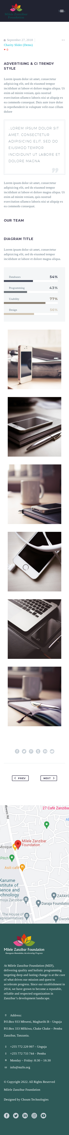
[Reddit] (52, 751)
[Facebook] (17, 751)
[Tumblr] (38, 751)
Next (47, 778)
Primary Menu (62, 11)
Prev (22, 778)
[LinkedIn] (45, 751)
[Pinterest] (31, 751)
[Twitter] (24, 751)
